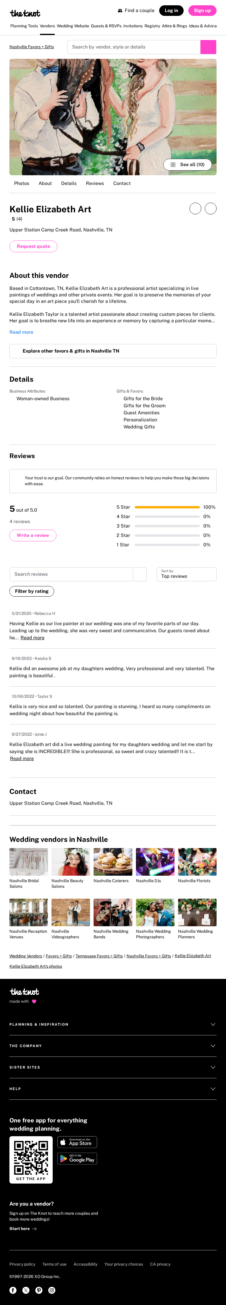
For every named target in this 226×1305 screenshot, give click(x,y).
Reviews (95, 184)
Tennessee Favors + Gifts (99, 965)
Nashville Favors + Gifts (36, 47)
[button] (187, 579)
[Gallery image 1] (113, 117)
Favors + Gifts (59, 965)
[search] (140, 579)
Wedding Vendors (25, 965)
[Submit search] (208, 47)
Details (69, 184)
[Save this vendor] (211, 209)
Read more (21, 335)
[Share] (195, 209)
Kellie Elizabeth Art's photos (35, 976)
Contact (122, 184)
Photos (21, 184)
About (45, 184)
